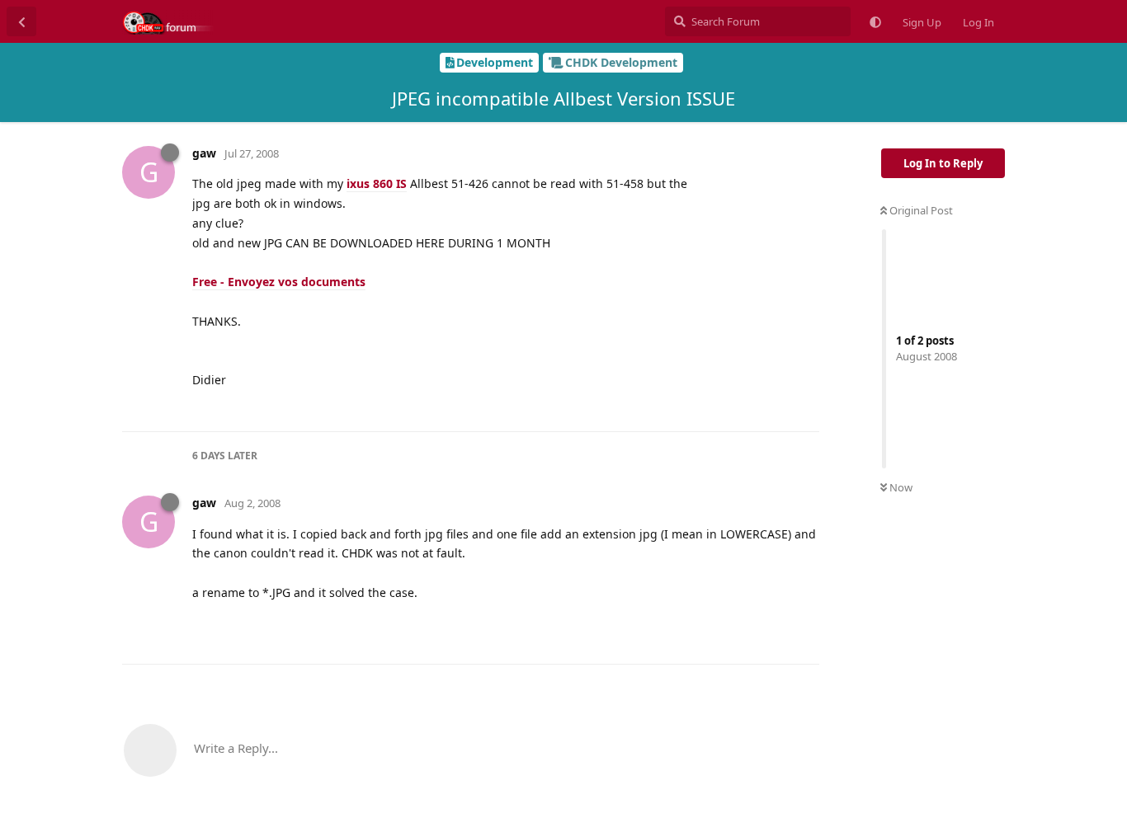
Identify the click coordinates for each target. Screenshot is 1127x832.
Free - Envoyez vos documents (278, 281)
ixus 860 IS (377, 183)
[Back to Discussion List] (21, 21)
